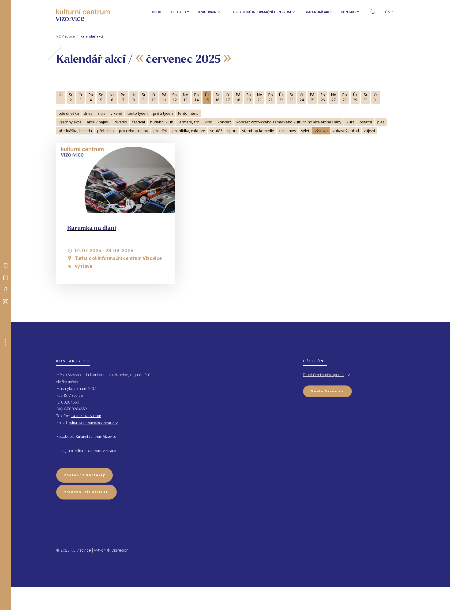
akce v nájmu (98, 122)
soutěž (216, 130)
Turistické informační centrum (261, 12)
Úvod (156, 12)
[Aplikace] (6, 266)
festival (138, 122)
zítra (101, 113)
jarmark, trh (188, 122)
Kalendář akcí (319, 12)
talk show (287, 130)
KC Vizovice (65, 36)
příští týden (163, 113)
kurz (350, 122)
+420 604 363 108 (86, 415)
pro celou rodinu (133, 130)
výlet (305, 130)
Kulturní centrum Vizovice (96, 436)
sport (232, 130)
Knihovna (207, 12)
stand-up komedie (258, 130)
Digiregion (119, 550)
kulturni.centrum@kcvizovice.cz (93, 422)
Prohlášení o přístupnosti (323, 374)
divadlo (121, 122)
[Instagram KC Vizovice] (6, 302)
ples (380, 122)
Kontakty (350, 12)
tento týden (137, 113)
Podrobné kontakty (84, 475)
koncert (224, 122)
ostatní (366, 122)
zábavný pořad (346, 130)
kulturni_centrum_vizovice (95, 450)
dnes (88, 113)
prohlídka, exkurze (188, 130)
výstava (321, 130)
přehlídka (105, 130)
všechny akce (70, 122)
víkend (116, 113)
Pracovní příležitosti (86, 492)
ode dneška (69, 113)
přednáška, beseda (75, 130)
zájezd (369, 130)
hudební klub (161, 122)
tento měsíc (188, 113)
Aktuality (179, 12)
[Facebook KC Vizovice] (6, 290)
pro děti (160, 130)
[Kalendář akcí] (6, 278)
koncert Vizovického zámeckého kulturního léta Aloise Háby (288, 122)
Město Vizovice (327, 391)
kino (208, 122)
